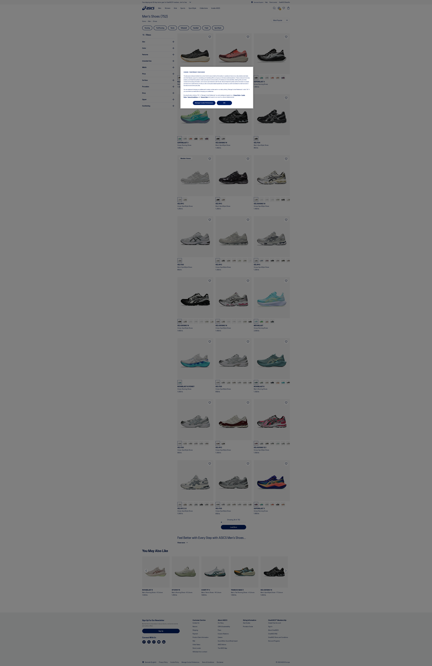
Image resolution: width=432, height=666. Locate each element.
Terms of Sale (204, 97)
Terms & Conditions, (193, 97)
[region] (216, 88)
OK (224, 103)
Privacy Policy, (237, 95)
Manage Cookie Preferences (204, 103)
